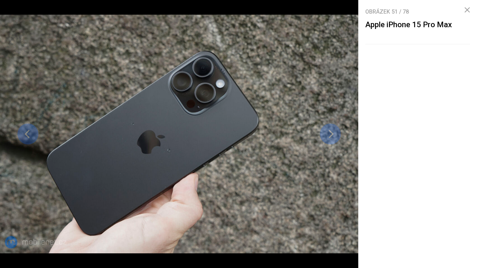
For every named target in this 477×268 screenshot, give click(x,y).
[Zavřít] (467, 10)
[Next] (330, 134)
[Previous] (27, 134)
